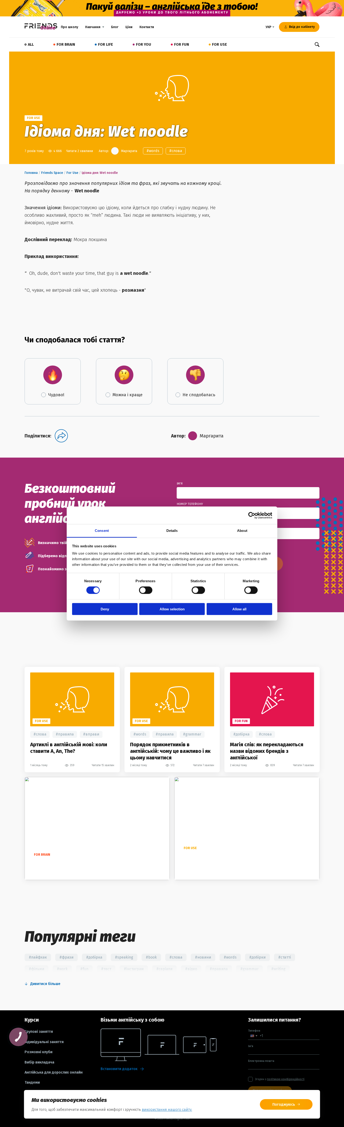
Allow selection (172, 609)
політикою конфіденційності (285, 1079)
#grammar (192, 734)
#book (151, 957)
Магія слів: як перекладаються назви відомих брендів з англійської (266, 751)
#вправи (91, 734)
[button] (254, 1035)
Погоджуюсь (283, 1104)
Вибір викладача (39, 1062)
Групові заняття (39, 1032)
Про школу (69, 27)
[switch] (145, 590)
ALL (31, 44)
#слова (175, 151)
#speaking (124, 957)
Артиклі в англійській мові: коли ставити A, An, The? (68, 747)
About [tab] (242, 531)
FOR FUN (181, 44)
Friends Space (52, 173)
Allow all (239, 609)
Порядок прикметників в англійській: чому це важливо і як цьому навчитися (170, 751)
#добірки (257, 957)
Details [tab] (172, 531)
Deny (105, 609)
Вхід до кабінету (302, 27)
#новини (203, 957)
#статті (284, 957)
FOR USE (219, 44)
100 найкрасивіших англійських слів (75, 863)
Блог (114, 27)
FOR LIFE (105, 44)
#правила (65, 734)
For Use (72, 173)
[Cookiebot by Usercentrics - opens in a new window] (251, 515)
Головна (31, 173)
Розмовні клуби (38, 1052)
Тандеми (32, 1082)
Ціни (128, 27)
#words (152, 151)
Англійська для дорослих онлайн (54, 1072)
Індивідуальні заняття (44, 1042)
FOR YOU (143, 44)
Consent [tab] (102, 531)
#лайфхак (38, 957)
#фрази (66, 957)
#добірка (241, 734)
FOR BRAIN (66, 44)
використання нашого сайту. (167, 1109)
